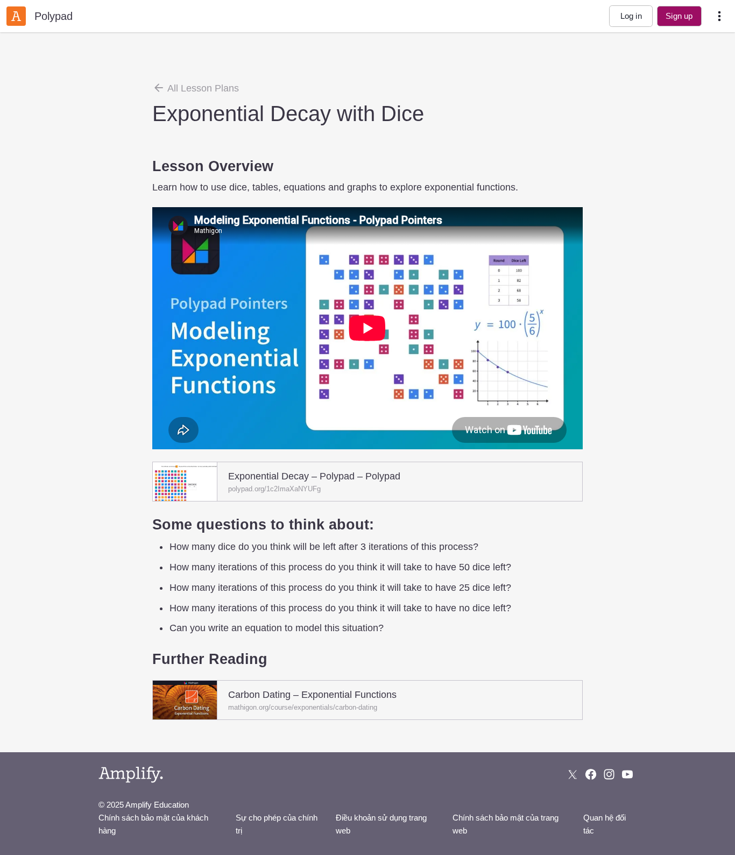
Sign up (679, 15)
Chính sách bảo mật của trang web (506, 824)
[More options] (719, 16)
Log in (631, 15)
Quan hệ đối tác (604, 824)
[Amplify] (130, 774)
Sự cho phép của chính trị (276, 824)
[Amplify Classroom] (16, 16)
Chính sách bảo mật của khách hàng (153, 824)
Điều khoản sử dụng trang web (381, 824)
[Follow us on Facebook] (591, 774)
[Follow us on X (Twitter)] (572, 774)
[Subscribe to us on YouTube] (627, 774)
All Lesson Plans (202, 88)
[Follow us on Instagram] (609, 774)
